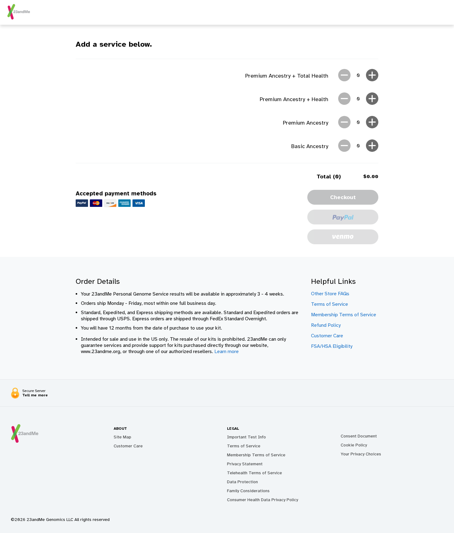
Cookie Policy (354, 445)
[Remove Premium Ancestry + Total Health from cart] (344, 76)
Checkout (343, 197)
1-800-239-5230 (212, 396)
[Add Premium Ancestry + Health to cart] (372, 99)
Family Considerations (248, 490)
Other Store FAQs (330, 294)
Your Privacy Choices (361, 454)
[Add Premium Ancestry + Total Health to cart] (372, 76)
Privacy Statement (245, 464)
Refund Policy (326, 325)
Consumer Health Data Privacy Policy (262, 499)
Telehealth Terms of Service (254, 472)
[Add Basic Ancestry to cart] (372, 146)
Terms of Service (329, 304)
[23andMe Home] (18, 18)
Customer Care (327, 336)
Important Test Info (246, 437)
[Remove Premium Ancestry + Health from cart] (344, 99)
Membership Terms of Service (343, 315)
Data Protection (242, 481)
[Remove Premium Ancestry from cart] (344, 123)
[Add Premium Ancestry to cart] (372, 123)
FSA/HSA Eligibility (331, 346)
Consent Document (359, 436)
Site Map (122, 437)
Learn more (226, 351)
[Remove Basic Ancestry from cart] (344, 146)
